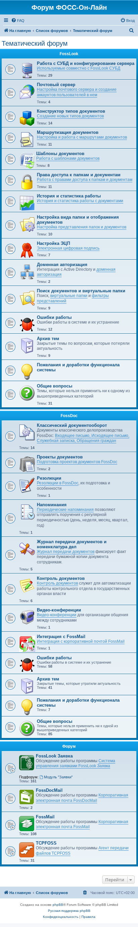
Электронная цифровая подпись (68, 248)
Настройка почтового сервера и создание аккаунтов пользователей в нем (77, 92)
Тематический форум (35, 43)
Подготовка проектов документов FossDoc (77, 461)
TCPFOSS (46, 843)
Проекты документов (60, 456)
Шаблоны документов (60, 153)
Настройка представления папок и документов (81, 227)
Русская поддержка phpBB (69, 911)
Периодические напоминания (65, 509)
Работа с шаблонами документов (67, 158)
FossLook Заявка (54, 755)
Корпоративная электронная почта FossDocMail (82, 798)
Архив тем (48, 338)
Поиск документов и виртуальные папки (81, 290)
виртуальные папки (68, 295)
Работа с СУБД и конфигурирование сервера (85, 63)
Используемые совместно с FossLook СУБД (78, 68)
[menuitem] (17, 20)
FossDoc (69, 415)
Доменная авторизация (62, 264)
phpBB (58, 904)
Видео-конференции (59, 610)
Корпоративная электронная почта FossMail (82, 824)
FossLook (69, 53)
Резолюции (49, 478)
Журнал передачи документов (65, 551)
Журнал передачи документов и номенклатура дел (72, 544)
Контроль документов (61, 578)
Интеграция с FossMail (61, 636)
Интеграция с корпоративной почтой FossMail (81, 641)
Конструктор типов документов (71, 111)
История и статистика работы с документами (80, 200)
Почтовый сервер (56, 84)
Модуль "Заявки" (58, 777)
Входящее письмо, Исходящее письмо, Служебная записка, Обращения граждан (83, 438)
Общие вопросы (54, 385)
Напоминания (52, 504)
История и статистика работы (69, 195)
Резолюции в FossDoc (57, 483)
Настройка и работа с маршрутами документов (82, 137)
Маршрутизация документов (67, 132)
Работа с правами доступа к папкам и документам (84, 179)
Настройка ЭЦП (53, 243)
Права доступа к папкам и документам (79, 174)
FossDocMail (49, 790)
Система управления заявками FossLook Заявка (75, 763)
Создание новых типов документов (70, 116)
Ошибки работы (54, 317)
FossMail (45, 816)
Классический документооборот (72, 425)
